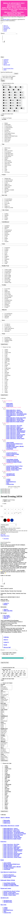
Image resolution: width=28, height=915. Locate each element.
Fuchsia (6, 373)
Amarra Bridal (10, 442)
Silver (6, 391)
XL (10, 111)
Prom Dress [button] (3, 841)
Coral (6, 381)
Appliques (7, 225)
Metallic (7, 215)
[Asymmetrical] (4, 731)
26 (22, 95)
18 (22, 92)
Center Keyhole (8, 181)
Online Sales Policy (5, 535)
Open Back (7, 187)
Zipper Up (7, 206)
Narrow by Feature (7, 118)
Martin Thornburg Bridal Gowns (14, 443)
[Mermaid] (4, 745)
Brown (6, 386)
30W (12, 105)
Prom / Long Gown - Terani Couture (15, 438)
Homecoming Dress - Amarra (13, 410)
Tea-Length (7, 281)
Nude (6, 383)
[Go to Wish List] (2, 22)
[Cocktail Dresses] (6, 689)
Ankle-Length (8, 269)
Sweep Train (8, 279)
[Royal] (11, 520)
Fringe (6, 235)
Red (6, 378)
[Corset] (5, 702)
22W (6, 103)
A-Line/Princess (8, 313)
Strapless (7, 304)
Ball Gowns (7, 148)
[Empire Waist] (4, 744)
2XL (16, 111)
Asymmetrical (8, 271)
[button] (6, 59)
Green (6, 354)
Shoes (7, 483)
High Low (7, 184)
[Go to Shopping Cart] (1, 22)
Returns (5, 604)
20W (19, 100)
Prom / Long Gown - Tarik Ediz (14, 437)
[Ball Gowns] (4, 692)
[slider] (25, 658)
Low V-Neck (8, 294)
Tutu (6, 170)
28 (5, 97)
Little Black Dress (9, 153)
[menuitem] (15, 25)
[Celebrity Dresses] (5, 699)
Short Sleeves (8, 329)
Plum (6, 376)
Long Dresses (8, 156)
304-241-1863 (6, 19)
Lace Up (7, 201)
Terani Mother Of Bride (12, 459)
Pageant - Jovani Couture (12, 467)
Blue (6, 362)
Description (6, 538)
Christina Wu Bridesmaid (12, 460)
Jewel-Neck (7, 293)
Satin (6, 257)
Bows (6, 228)
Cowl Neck (7, 288)
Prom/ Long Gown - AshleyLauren (14, 428)
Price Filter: (5, 77)
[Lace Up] (4, 707)
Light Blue (7, 359)
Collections (6, 637)
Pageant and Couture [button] (6, 888)
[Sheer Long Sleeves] (5, 752)
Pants (6, 159)
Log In (5, 30)
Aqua (6, 356)
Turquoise (7, 358)
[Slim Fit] (4, 746)
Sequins (6, 241)
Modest (6, 158)
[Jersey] (3, 727)
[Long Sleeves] (5, 751)
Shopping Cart (6, 28)
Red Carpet (7, 140)
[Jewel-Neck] (4, 740)
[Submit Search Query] (16, 650)
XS (12, 108)
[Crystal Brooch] (4, 721)
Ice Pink (7, 369)
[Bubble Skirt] (5, 698)
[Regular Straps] (4, 756)
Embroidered (8, 231)
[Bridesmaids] (6, 686)
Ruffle (6, 238)
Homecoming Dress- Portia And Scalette (16, 417)
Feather (6, 233)
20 (5, 95)
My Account (6, 27)
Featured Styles (10, 484)
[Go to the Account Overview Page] (1, 23)
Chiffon (6, 249)
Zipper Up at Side (9, 207)
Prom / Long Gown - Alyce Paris (14, 425)
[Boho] (4, 693)
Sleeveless (7, 331)
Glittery (6, 213)
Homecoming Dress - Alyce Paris (14, 411)
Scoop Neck (7, 301)
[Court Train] (4, 733)
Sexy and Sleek (8, 162)
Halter (6, 290)
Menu (2, 57)
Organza (7, 256)
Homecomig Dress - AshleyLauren (14, 412)
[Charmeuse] (3, 723)
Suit (6, 168)
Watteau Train (8, 282)
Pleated (6, 188)
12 (5, 92)
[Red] (8, 520)
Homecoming (8, 134)
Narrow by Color (7, 347)
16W (6, 100)
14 (11, 92)
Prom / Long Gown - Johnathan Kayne (15, 430)
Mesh (6, 254)
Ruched (6, 191)
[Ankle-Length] (4, 730)
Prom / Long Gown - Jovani (13, 433)
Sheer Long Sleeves (9, 328)
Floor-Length (8, 275)
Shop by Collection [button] (5, 817)
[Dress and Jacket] (4, 694)
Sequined (7, 259)
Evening (7, 130)
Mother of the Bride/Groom (11, 136)
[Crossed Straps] (4, 705)
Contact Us (6, 603)
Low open (7, 203)
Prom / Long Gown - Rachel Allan (14, 435)
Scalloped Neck (8, 300)
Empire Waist (8, 315)
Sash (6, 240)
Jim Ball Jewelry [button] (5, 897)
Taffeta (6, 262)
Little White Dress (9, 155)
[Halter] (4, 737)
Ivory (6, 382)
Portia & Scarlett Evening (12, 454)
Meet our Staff (6, 647)
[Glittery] (2, 711)
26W (19, 103)
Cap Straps (7, 337)
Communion (8, 128)
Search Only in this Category (8, 76)
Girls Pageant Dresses (10, 133)
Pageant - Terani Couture (12, 469)
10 (20, 89)
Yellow (6, 349)
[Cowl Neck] (4, 736)
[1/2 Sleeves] (5, 749)
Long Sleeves (8, 327)
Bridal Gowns (9, 406)
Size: (2, 506)
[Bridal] (6, 685)
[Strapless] (4, 759)
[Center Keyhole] (5, 700)
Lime (6, 355)
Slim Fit (6, 317)
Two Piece (7, 172)
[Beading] (4, 718)
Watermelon (7, 375)
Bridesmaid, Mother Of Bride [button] (8, 880)
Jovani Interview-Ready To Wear (14, 466)
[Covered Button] (4, 704)
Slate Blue (7, 361)
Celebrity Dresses (9, 180)
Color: (2, 516)
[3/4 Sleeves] (5, 750)
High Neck (7, 291)
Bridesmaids (7, 124)
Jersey (6, 252)
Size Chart (3, 534)
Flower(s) (7, 234)
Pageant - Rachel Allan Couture (14, 468)
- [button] (4, 402)
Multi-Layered (8, 185)
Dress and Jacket (8, 150)
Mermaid (7, 316)
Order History (6, 616)
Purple (6, 365)
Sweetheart (7, 305)
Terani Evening (10, 455)
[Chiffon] (3, 725)
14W (22, 97)
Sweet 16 (7, 141)
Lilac (6, 366)
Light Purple (8, 368)
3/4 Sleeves (7, 325)
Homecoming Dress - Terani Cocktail (15, 420)
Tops (6, 169)
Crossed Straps (8, 200)
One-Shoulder (8, 297)
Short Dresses (8, 165)
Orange (6, 379)
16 (16, 92)
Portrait (6, 298)
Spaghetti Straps (8, 340)
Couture (8, 479)
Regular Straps (8, 338)
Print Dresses (8, 160)
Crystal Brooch (8, 230)
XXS (6, 108)
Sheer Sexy (7, 163)
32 (16, 97)
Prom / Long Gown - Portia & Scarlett (15, 434)
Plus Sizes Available (9, 189)
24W (12, 103)
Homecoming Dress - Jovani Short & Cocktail (14, 833)
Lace (6, 237)
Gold (6, 385)
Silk (6, 260)
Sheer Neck (7, 303)
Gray (6, 389)
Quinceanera (8, 138)
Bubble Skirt (8, 178)
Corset (6, 182)
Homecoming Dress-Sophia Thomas (15, 421)
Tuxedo (5, 644)
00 (11, 87)
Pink (6, 371)
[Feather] (3, 726)
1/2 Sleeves (7, 324)
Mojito (6, 351)
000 (6, 87)
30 (11, 97)
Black (6, 388)
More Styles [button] (3, 904)
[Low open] (4, 708)
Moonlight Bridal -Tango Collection (15, 446)
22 (11, 95)
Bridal (6, 123)
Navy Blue (7, 364)
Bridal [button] (2, 860)
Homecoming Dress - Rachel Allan (14, 419)
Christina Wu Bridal (11, 447)
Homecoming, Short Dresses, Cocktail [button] (10, 825)
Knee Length (8, 276)
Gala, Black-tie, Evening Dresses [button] (8, 872)
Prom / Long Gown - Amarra (13, 426)
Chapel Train (8, 272)
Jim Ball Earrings (10, 475)
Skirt (6, 166)
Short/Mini (7, 278)
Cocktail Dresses (8, 127)
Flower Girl (7, 131)
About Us (5, 609)
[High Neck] (4, 738)
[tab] (15, 403)
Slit (5, 192)
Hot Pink (7, 372)
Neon (6, 216)
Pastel (6, 219)
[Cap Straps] (4, 755)
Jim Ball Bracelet (10, 473)
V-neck (6, 307)
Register (5, 29)
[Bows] (4, 719)
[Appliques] (4, 717)
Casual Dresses (8, 126)
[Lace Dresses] (4, 695)
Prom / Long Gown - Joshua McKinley (15, 432)
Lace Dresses (8, 152)
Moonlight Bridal (10, 445)
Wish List (5, 25)
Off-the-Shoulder (9, 296)
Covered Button (8, 199)
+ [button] (4, 472)
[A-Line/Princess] (4, 742)
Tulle (6, 263)
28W (6, 105)
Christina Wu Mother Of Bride (13, 462)
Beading (7, 227)
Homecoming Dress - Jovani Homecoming (16, 414)
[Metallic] (2, 712)
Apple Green (8, 352)
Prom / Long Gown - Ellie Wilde (14, 429)
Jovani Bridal (9, 448)
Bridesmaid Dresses (11, 481)
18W (12, 100)
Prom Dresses (8, 137)
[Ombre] (2, 714)
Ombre (6, 218)
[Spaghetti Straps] (4, 757)
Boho (6, 149)
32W (19, 105)
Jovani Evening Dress (11, 452)
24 (16, 95)
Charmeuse (7, 247)
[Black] (5, 520)
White (6, 392)
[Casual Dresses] (6, 688)
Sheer (6, 204)
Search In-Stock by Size (8, 83)
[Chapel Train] (4, 732)
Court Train (7, 274)
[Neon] (2, 713)
